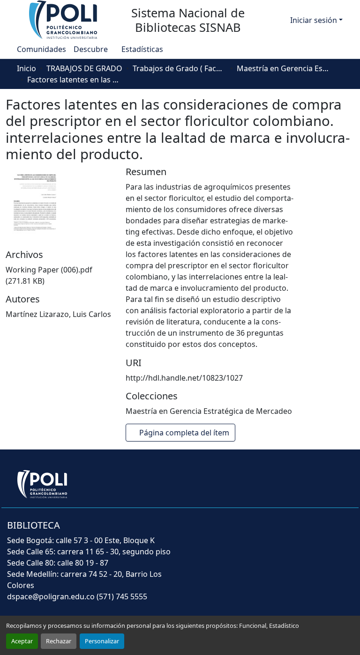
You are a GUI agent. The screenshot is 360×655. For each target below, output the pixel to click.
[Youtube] (306, 531)
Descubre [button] (91, 49)
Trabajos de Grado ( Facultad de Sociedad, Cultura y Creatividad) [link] (179, 68)
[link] (60, 275)
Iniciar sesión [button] (314, 20)
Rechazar (58, 641)
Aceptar (22, 641)
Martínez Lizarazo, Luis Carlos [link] (58, 314)
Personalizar (102, 641)
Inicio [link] (26, 68)
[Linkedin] (326, 531)
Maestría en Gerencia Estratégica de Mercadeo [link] (283, 68)
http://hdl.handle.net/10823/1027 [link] (184, 378)
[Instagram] (347, 531)
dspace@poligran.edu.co (51, 596)
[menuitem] (93, 49)
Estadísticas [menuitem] (142, 49)
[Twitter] (285, 531)
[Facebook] (264, 531)
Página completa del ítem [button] (185, 432)
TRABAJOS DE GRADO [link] (84, 68)
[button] (64, 19)
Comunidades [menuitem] (41, 49)
